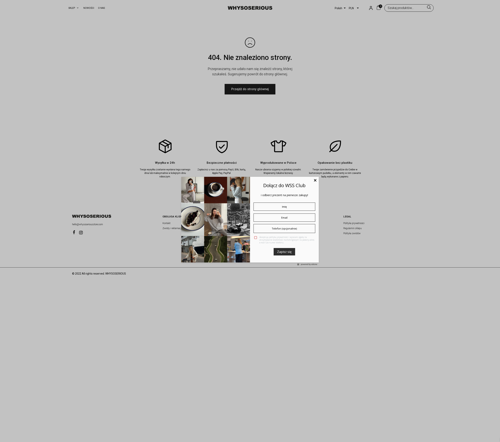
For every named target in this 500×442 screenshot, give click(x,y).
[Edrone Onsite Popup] (250, 221)
